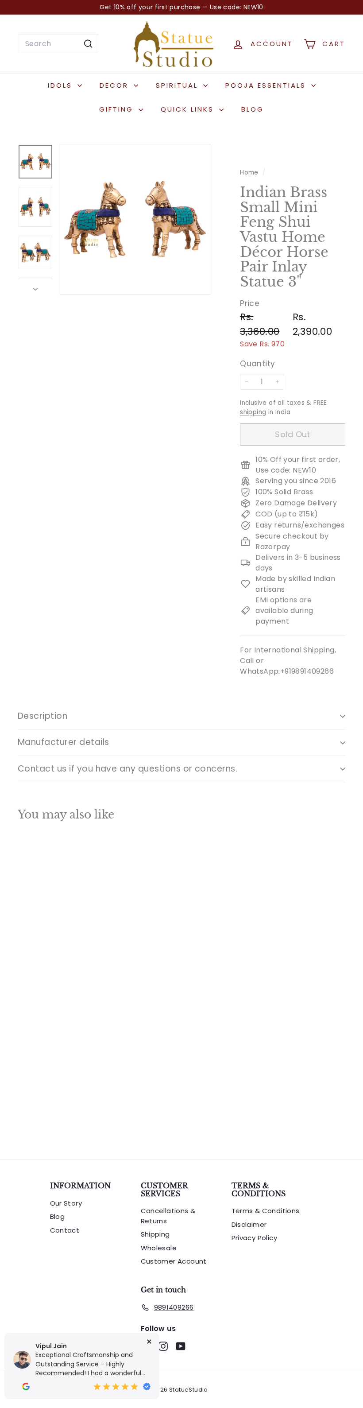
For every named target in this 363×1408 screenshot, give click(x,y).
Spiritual (178, 85)
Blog (252, 109)
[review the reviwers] (26, 1386)
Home (250, 172)
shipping (253, 412)
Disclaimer (249, 1224)
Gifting (117, 109)
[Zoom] (135, 219)
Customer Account (174, 1261)
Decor (115, 85)
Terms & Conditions (266, 1210)
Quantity (257, 363)
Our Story (66, 1203)
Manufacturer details (63, 742)
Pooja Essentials (267, 85)
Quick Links (189, 109)
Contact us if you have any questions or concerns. (127, 769)
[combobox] (58, 44)
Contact (65, 1230)
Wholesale (159, 1248)
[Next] (35, 287)
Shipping (155, 1234)
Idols (61, 85)
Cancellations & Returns (168, 1216)
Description (42, 716)
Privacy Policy (255, 1237)
